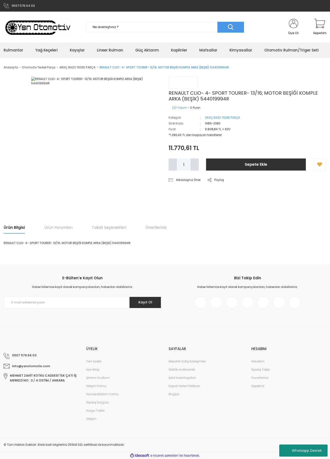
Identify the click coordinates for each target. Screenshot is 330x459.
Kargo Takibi (95, 411)
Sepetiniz (257, 386)
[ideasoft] (139, 455)
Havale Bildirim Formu (102, 394)
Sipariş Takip (260, 369)
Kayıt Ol (145, 302)
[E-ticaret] (164, 455)
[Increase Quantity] (195, 164)
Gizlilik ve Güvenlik (182, 369)
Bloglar (174, 394)
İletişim (91, 419)
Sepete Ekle (256, 164)
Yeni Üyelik (93, 361)
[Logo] (38, 27)
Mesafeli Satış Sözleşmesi (187, 361)
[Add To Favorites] (319, 164)
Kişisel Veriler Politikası (184, 386)
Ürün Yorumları (58, 227)
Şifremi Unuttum (98, 378)
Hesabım (258, 361)
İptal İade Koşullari (182, 378)
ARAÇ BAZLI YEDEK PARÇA (222, 117)
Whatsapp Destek (307, 450)
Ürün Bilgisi (14, 227)
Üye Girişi (92, 369)
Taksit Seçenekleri (109, 227)
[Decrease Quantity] (173, 164)
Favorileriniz (259, 378)
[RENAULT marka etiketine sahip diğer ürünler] (183, 83)
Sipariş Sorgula (97, 402)
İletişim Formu (96, 386)
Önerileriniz (156, 227)
